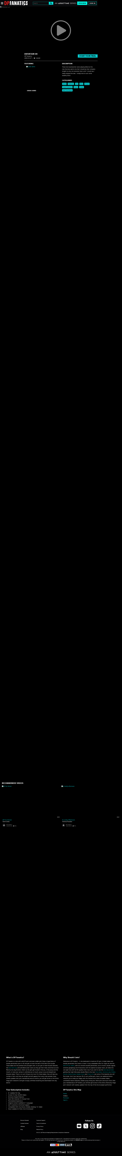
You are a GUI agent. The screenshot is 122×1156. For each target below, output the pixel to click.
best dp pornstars (109, 1070)
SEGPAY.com (79, 1140)
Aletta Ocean (72, 1074)
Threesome (70, 83)
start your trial (87, 56)
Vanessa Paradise (67, 821)
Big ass (76, 87)
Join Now (82, 3)
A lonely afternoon (68, 820)
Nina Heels (99, 1072)
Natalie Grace (81, 1074)
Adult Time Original (67, 90)
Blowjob (87, 83)
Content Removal (61, 1141)
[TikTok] (99, 1126)
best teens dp (13, 1068)
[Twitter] (85, 1126)
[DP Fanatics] (16, 3)
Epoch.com (30, 1140)
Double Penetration (67, 87)
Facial (81, 83)
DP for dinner (7, 820)
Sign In (92, 3)
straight (81, 87)
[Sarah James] (34, 77)
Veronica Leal (106, 1072)
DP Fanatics (9, 824)
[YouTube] (79, 1126)
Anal (77, 83)
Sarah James (31, 90)
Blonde (64, 83)
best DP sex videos (68, 1065)
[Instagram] (92, 1126)
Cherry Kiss (90, 1074)
